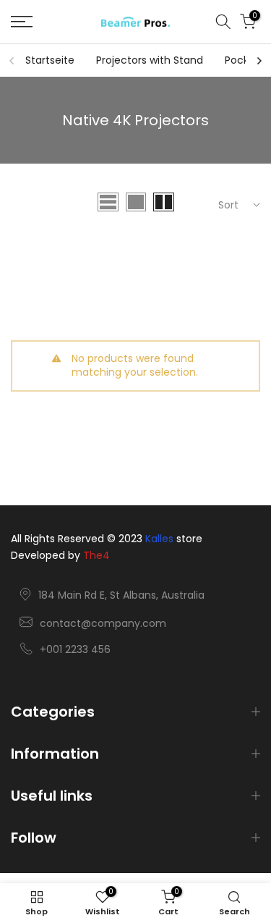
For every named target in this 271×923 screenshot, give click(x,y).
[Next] (258, 61)
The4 (96, 555)
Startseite (49, 60)
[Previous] (12, 61)
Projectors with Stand (149, 60)
